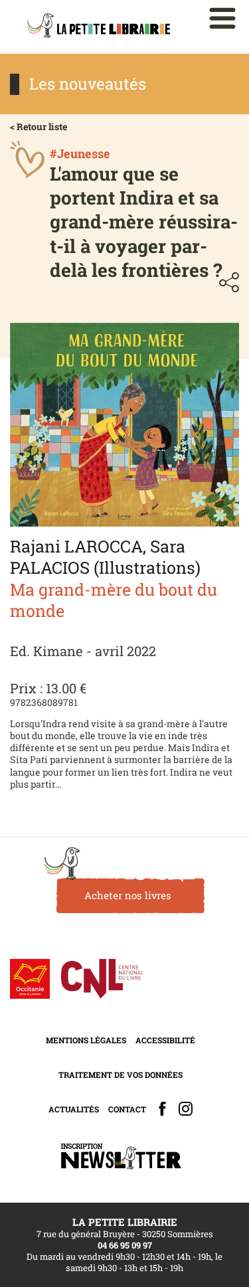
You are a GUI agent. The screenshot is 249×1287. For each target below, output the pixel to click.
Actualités (73, 1109)
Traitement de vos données (120, 1074)
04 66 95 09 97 (125, 1245)
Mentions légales (86, 1040)
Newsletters (120, 1156)
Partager (229, 282)
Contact (127, 1109)
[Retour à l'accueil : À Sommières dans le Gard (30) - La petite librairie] (98, 27)
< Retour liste (38, 126)
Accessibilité (165, 1040)
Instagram (186, 1109)
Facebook (162, 1109)
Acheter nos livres (127, 895)
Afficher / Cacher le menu (222, 18)
